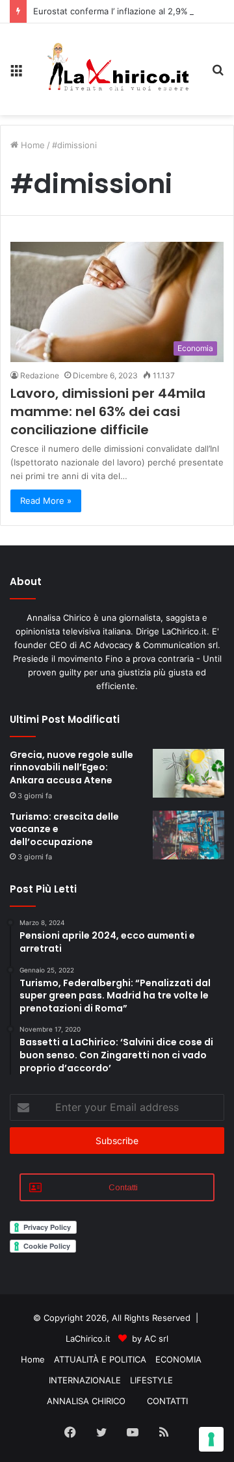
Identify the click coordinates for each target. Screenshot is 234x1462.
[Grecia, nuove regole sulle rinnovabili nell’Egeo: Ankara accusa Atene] (188, 773)
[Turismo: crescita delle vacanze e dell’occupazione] (188, 835)
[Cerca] (217, 74)
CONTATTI (167, 1401)
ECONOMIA (178, 1359)
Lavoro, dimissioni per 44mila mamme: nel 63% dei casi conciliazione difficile (107, 411)
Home (31, 145)
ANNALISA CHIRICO (86, 1401)
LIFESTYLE (151, 1380)
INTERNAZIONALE (85, 1380)
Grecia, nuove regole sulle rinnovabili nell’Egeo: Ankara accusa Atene (71, 767)
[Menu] (16, 74)
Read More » (46, 500)
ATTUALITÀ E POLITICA (100, 1359)
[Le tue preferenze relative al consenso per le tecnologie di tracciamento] (211, 1439)
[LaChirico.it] (117, 69)
